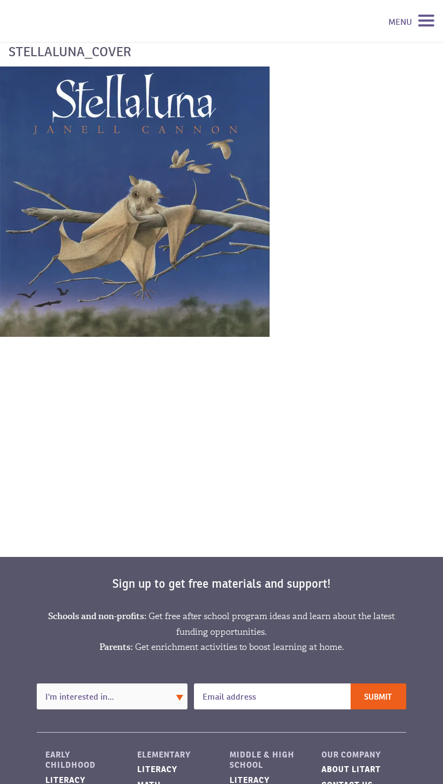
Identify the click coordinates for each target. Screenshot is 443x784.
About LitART (351, 769)
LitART (62, 21)
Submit (378, 697)
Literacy (157, 769)
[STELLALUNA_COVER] (135, 201)
